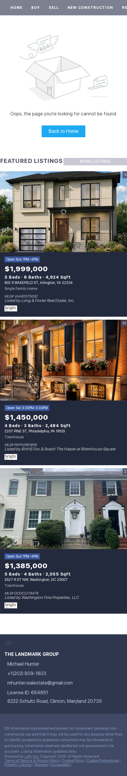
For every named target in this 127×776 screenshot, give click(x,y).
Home (16, 8)
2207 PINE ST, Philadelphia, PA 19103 (34, 431)
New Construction (90, 8)
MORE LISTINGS (95, 161)
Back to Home (64, 131)
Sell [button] (54, 8)
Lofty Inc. (32, 756)
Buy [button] (35, 8)
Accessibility (61, 765)
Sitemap (41, 765)
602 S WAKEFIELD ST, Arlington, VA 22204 (38, 283)
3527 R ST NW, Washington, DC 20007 (36, 580)
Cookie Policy (73, 761)
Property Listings (18, 765)
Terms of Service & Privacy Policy (31, 761)
